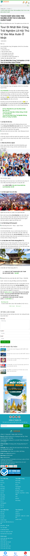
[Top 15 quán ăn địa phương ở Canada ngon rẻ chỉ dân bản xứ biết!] (3, 360)
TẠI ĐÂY (16, 273)
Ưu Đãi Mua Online (4, 529)
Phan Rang (17, 500)
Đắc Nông (17, 488)
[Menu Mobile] (28, 3)
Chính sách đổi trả (4, 544)
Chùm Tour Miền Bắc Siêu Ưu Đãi (7, 522)
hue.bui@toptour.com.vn (9, 453)
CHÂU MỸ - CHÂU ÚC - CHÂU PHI (22, 516)
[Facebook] (10, 417)
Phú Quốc (2, 515)
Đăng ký (26, 425)
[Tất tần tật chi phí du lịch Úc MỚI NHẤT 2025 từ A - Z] (3, 354)
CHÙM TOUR (3, 520)
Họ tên (2, 330)
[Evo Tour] (15, 394)
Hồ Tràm (2, 517)
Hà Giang (2, 486)
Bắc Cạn (2, 505)
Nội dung (2, 318)
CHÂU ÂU (17, 513)
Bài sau (18, 306)
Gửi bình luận (5, 342)
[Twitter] (13, 417)
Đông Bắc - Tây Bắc (4, 525)
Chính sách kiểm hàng (5, 548)
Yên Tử (2, 507)
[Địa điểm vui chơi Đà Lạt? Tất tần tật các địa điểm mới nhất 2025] (3, 371)
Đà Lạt (16, 484)
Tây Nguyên (18, 486)
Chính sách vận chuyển (5, 541)
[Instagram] (19, 417)
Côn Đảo (2, 513)
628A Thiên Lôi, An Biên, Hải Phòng (16, 451)
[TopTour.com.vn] (4, 1)
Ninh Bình (2, 488)
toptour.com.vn (8, 292)
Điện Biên (2, 499)
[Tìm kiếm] (28, 5)
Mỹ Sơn (17, 498)
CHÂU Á (17, 511)
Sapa (1, 484)
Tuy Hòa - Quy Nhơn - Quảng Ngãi (22, 493)
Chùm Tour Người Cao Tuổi (6, 531)
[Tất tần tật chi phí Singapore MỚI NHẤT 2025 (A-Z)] (3, 349)
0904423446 (9, 455)
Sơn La (2, 501)
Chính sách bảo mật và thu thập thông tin (6, 539)
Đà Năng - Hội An (19, 490)
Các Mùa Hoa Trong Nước (6, 533)
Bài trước (12, 306)
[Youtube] (16, 417)
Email (1, 336)
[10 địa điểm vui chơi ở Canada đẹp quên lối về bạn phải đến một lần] (3, 366)
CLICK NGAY (8, 298)
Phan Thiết (17, 480)
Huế (16, 496)
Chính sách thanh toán (5, 546)
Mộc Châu (2, 494)
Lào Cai (2, 492)
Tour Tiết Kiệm (3, 527)
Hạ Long (2, 482)
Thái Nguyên (3, 503)
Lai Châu (2, 490)
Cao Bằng (2, 496)
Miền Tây (2, 511)
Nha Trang (17, 482)
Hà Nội (2, 480)
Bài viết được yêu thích (8, 346)
